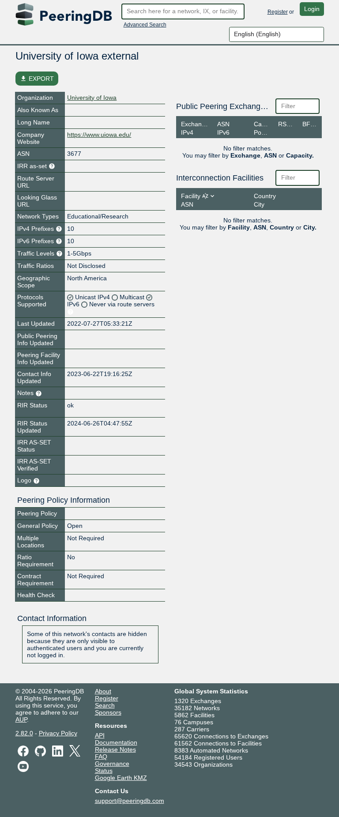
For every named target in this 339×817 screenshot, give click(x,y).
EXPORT (37, 78)
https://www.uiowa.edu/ (99, 134)
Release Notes (115, 749)
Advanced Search (145, 25)
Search (105, 705)
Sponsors (108, 712)
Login (312, 8)
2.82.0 (24, 733)
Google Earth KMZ (121, 777)
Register (277, 12)
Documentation (116, 742)
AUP (21, 719)
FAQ (101, 756)
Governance (112, 763)
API (100, 735)
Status (104, 770)
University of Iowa (92, 97)
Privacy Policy (58, 733)
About (103, 691)
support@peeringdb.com (129, 800)
